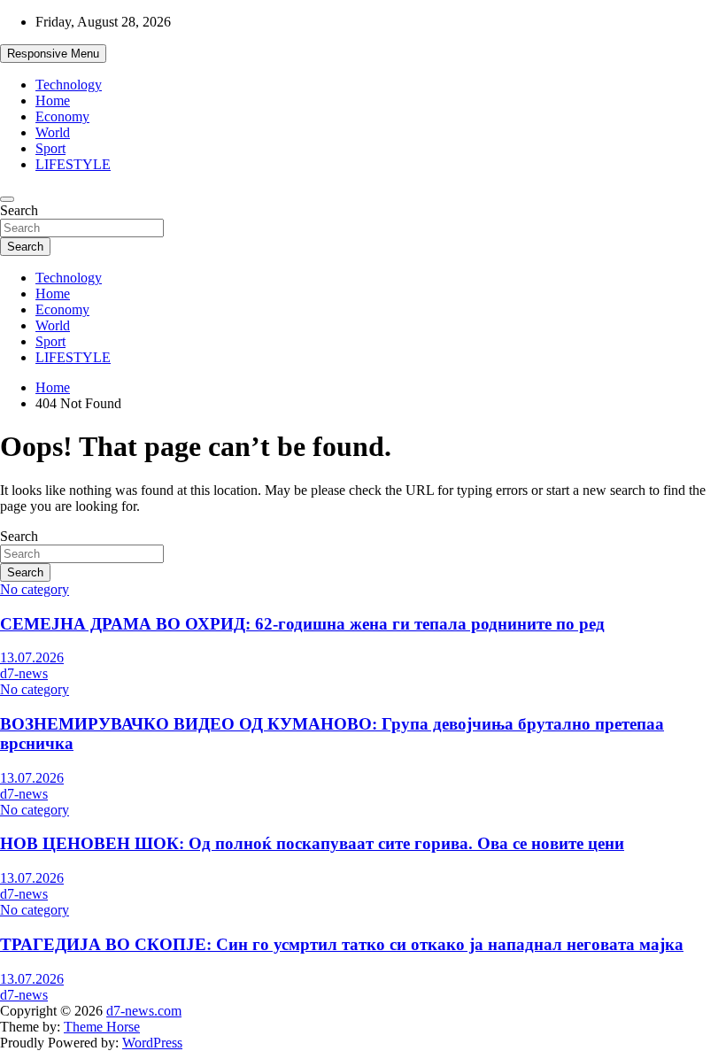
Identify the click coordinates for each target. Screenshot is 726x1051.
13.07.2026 (32, 657)
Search (19, 210)
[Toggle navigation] (7, 199)
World (52, 132)
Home (52, 100)
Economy (62, 116)
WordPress (152, 1042)
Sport (50, 148)
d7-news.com (144, 1010)
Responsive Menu (53, 53)
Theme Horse (102, 1026)
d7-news (24, 673)
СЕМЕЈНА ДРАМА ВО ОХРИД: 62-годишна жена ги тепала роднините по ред (302, 623)
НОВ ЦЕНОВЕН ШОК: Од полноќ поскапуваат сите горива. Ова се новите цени (312, 843)
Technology (68, 84)
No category (34, 589)
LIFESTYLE (73, 164)
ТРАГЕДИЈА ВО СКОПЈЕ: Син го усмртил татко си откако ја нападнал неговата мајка (342, 944)
